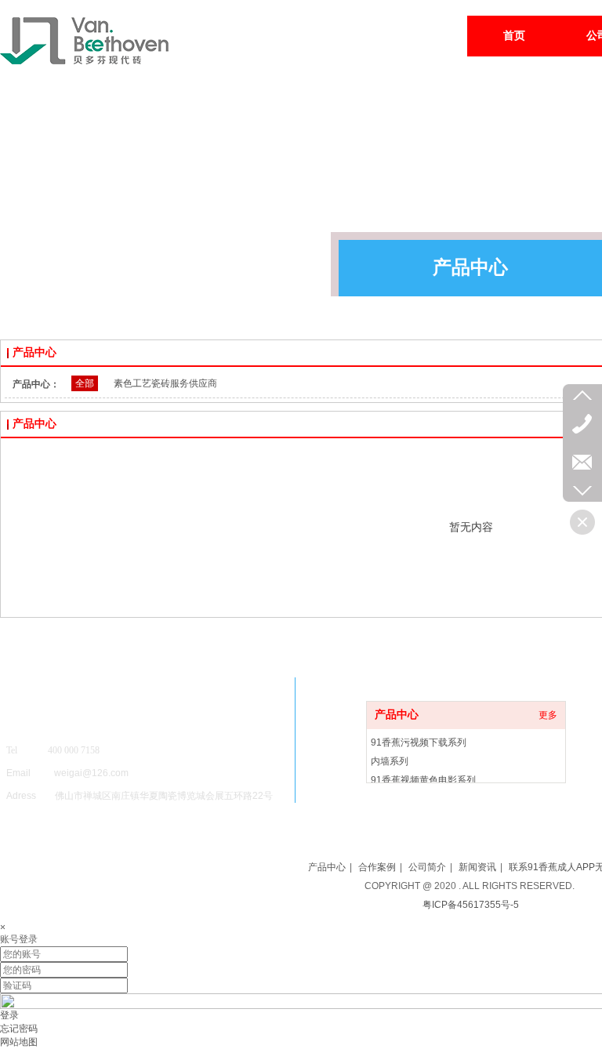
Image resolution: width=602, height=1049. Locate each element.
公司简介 (427, 867)
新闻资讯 (477, 867)
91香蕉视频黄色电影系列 (423, 780)
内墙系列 (389, 761)
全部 (84, 383)
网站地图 (19, 1041)
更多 (548, 715)
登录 (9, 1015)
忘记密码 (19, 1028)
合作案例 (377, 867)
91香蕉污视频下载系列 (418, 742)
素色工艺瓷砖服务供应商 (165, 383)
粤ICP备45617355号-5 (470, 904)
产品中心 (397, 715)
